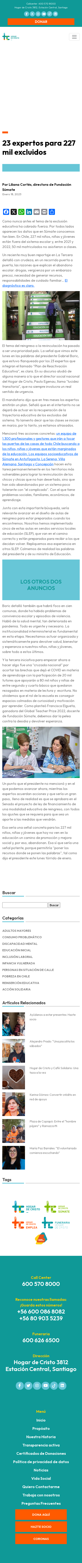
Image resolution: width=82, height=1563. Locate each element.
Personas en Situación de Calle (28, 970)
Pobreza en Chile (16, 976)
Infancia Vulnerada (18, 963)
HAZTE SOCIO (41, 1527)
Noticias (41, 1470)
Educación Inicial (16, 950)
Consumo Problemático (22, 937)
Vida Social (41, 1478)
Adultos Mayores (16, 931)
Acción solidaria (16, 989)
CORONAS (41, 1539)
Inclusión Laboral (17, 957)
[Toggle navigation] (74, 37)
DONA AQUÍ (41, 1514)
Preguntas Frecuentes (41, 1503)
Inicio (41, 1420)
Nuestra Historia (41, 1436)
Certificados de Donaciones (41, 1453)
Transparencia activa (41, 1445)
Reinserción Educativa (20, 983)
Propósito (41, 1428)
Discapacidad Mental (20, 944)
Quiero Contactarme (41, 1486)
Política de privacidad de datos (41, 1461)
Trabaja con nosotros (41, 1495)
